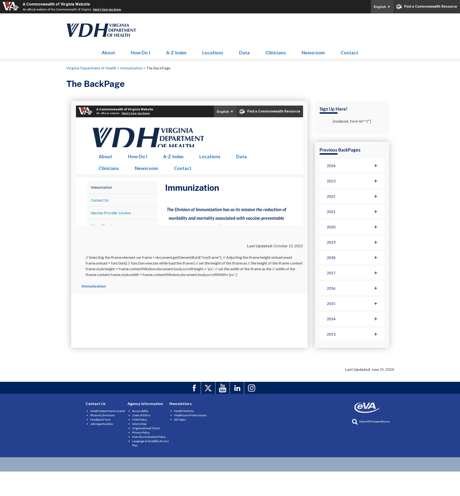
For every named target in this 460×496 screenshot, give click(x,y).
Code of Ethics (141, 415)
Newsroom (313, 52)
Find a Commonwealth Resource (430, 6)
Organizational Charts (146, 428)
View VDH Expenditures (374, 421)
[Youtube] (223, 388)
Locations (212, 52)
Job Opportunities (101, 424)
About (108, 52)
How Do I (140, 52)
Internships (139, 424)
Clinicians (275, 52)
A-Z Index (176, 52)
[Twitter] (208, 388)
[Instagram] (252, 388)
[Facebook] (194, 388)
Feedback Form (100, 419)
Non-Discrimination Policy (149, 437)
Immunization (101, 30)
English (382, 7)
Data (244, 52)
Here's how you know (107, 9)
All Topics (180, 419)
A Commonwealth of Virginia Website (56, 4)
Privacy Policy (141, 432)
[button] (352, 165)
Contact (349, 52)
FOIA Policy (139, 419)
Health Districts (184, 411)
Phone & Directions (102, 415)
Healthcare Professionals (190, 415)
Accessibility (140, 411)
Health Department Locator (107, 411)
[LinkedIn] (237, 388)
